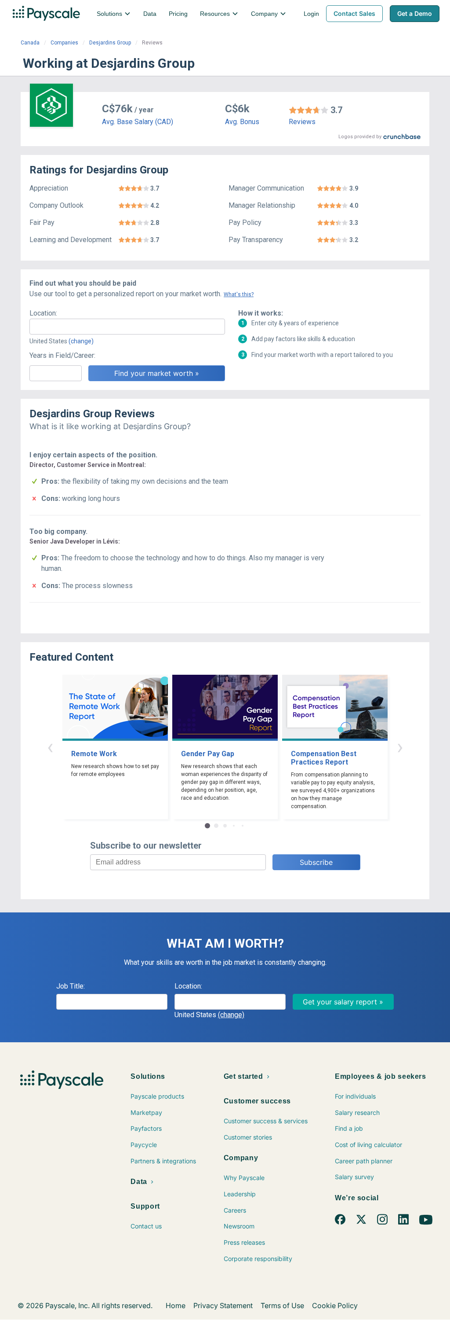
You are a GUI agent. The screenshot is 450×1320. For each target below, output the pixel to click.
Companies (64, 43)
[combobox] (127, 327)
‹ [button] (50, 746)
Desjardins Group (110, 43)
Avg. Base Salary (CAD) (137, 122)
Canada (30, 43)
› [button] (400, 746)
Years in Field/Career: (62, 355)
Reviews (302, 122)
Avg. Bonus (242, 122)
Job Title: (70, 986)
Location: (43, 313)
